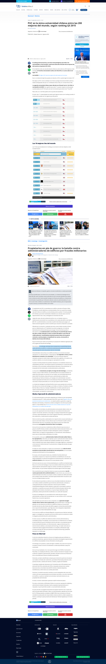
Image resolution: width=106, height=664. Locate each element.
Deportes (41, 9)
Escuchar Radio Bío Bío (82, 1)
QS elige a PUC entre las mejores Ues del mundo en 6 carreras (53, 75)
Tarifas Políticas (19, 656)
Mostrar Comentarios (50, 206)
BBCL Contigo (64, 9)
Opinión (51, 9)
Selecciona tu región (22, 1)
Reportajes (18, 648)
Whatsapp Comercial (62, 656)
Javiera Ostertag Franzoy (37, 253)
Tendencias (46, 9)
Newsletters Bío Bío (55, 1)
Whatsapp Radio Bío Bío (83, 656)
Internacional (29, 9)
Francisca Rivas (33, 28)
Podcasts (18, 9)
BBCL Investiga (57, 9)
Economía (36, 9)
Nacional (23, 9)
